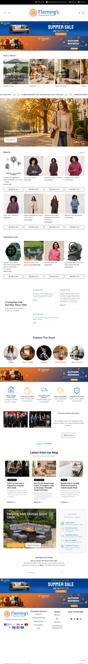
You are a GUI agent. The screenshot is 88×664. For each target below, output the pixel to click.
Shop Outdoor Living (15, 545)
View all (82, 152)
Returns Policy (38, 621)
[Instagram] (74, 619)
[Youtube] (77, 619)
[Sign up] (62, 572)
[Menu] (5, 13)
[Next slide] (83, 73)
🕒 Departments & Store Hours (56, 2)
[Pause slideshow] (38, 145)
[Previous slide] (2, 122)
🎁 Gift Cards (39, 2)
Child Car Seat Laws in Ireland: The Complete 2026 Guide (15, 485)
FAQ (38, 628)
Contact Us (38, 614)
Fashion (11, 362)
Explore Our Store (33, 545)
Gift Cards (57, 622)
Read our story (68, 435)
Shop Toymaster (11, 140)
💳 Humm (72, 2)
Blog (57, 618)
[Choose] (41, 173)
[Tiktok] (80, 619)
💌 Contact (81, 2)
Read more (10, 502)
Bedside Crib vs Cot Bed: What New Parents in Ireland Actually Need (70, 485)
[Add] (20, 173)
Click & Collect (38, 625)
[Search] (9, 13)
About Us (57, 615)
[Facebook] (71, 619)
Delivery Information (38, 618)
